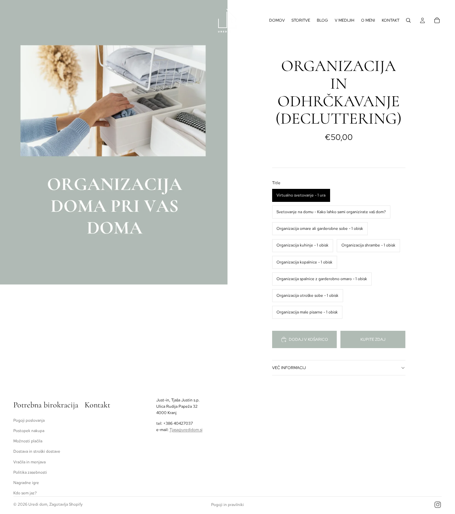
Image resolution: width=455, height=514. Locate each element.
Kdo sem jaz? (25, 493)
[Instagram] (438, 505)
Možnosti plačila (27, 441)
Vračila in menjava (29, 461)
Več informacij (289, 367)
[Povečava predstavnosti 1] (114, 142)
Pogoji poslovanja (29, 420)
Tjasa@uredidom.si (186, 429)
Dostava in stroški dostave (36, 451)
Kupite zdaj (372, 339)
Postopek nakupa (28, 430)
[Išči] (408, 20)
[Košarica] (437, 20)
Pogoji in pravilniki (227, 504)
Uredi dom (37, 504)
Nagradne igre (26, 482)
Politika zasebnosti (30, 472)
